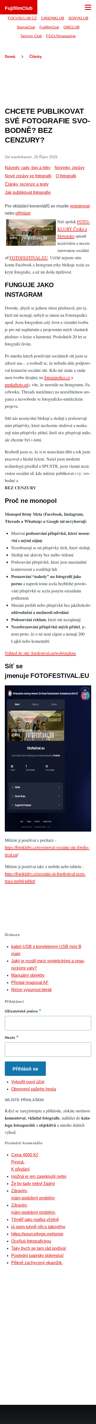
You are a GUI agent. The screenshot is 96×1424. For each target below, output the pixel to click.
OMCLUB (71, 27)
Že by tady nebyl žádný (33, 1183)
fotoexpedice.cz (57, 377)
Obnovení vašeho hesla (33, 1089)
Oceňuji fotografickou (31, 1241)
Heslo (10, 1037)
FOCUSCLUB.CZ (22, 18)
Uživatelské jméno (21, 1011)
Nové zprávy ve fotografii (28, 176)
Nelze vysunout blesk (31, 989)
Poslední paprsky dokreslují (37, 1255)
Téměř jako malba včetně (35, 1219)
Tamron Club (31, 36)
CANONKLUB (52, 18)
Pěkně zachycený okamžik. (37, 1262)
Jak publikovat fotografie (28, 192)
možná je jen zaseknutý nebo (38, 1176)
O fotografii (66, 176)
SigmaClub (26, 27)
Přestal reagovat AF (30, 982)
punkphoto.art (16, 384)
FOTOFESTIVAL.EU (29, 257)
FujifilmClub (19, 8)
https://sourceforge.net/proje (37, 1234)
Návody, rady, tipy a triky (27, 167)
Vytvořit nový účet (27, 1082)
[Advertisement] (48, 81)
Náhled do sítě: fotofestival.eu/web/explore (40, 653)
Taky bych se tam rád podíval (38, 1248)
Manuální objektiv (28, 975)
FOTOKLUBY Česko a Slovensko (73, 229)
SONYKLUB (78, 18)
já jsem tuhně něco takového (38, 1226)
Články (35, 56)
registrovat (80, 206)
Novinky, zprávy (70, 167)
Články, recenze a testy (27, 184)
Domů (10, 56)
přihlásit (22, 213)
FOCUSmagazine (61, 36)
